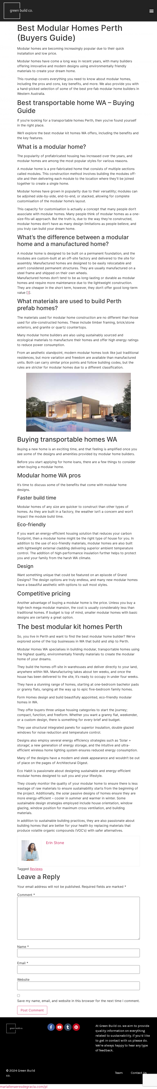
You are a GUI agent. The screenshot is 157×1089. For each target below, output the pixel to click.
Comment (26, 894)
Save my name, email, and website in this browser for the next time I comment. (78, 1000)
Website (23, 979)
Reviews (36, 869)
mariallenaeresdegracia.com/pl (23, 1087)
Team (119, 1073)
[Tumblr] (68, 1027)
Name (23, 946)
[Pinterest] (76, 1027)
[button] (151, 10)
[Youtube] (59, 1027)
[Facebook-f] (51, 1027)
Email (22, 963)
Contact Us (139, 1073)
